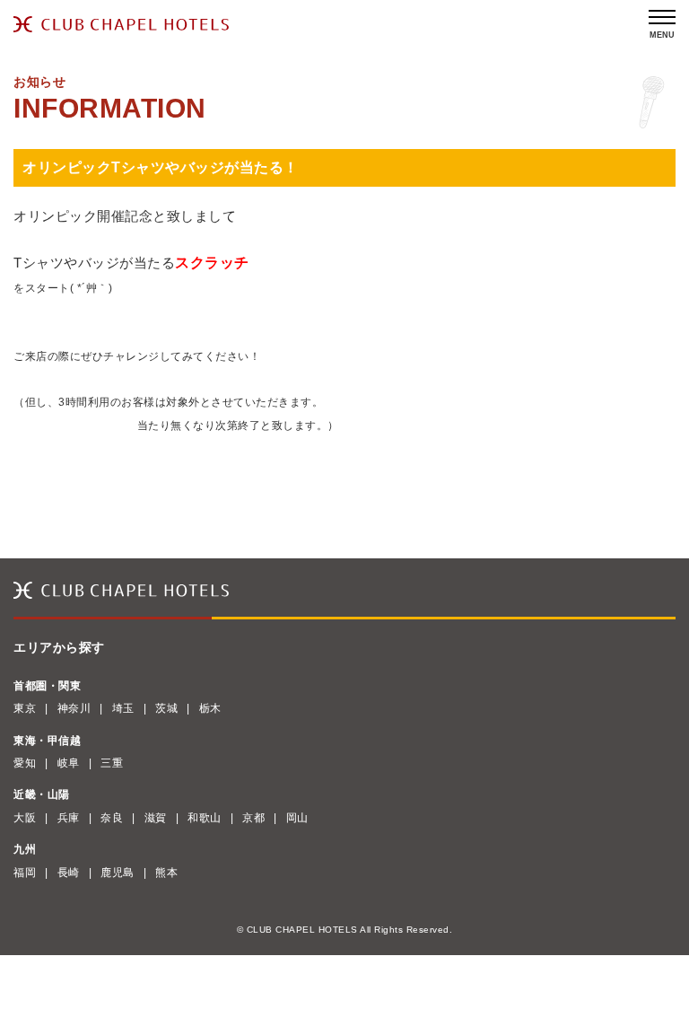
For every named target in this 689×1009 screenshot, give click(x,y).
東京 (24, 708)
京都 (253, 818)
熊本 (166, 872)
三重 (111, 763)
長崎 (68, 872)
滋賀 (155, 818)
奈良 (111, 818)
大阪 (24, 818)
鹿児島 (117, 872)
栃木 (210, 708)
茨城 (166, 708)
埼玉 (123, 708)
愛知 (24, 763)
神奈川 (74, 708)
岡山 (297, 818)
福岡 (24, 872)
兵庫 (68, 818)
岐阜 (68, 763)
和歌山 (205, 818)
